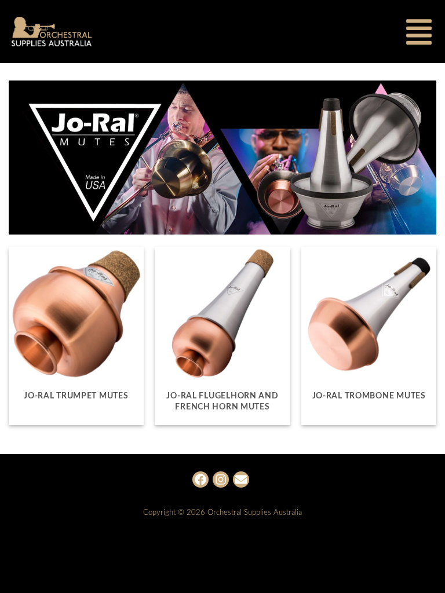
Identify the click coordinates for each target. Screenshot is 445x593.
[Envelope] (241, 479)
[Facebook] (200, 479)
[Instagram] (221, 479)
